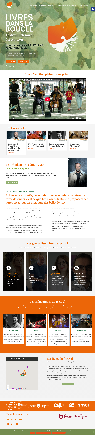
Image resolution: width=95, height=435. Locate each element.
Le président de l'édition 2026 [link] (25, 164)
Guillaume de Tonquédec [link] (18, 168)
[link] (93, 9)
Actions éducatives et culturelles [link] (67, 5)
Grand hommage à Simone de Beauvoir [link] (57, 145)
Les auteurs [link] (33, 5)
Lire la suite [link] (11, 152)
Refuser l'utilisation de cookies (44, 432)
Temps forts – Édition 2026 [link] (75, 145)
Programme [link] (42, 5)
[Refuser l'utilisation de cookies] (93, 432)
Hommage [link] (13, 331)
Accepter (33, 432)
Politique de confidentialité (59, 432)
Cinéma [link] (36, 331)
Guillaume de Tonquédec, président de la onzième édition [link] (14, 147)
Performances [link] (81, 331)
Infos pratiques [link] (84, 5)
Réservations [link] (51, 5)
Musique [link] (58, 331)
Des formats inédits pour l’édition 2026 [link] (36, 145)
